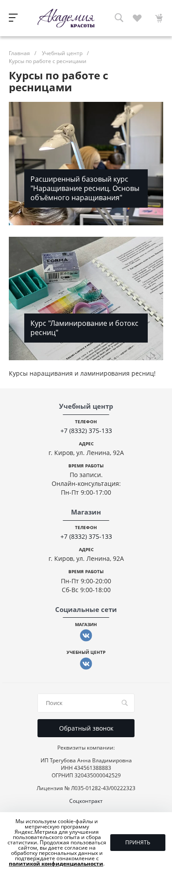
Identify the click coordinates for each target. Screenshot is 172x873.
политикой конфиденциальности (56, 863)
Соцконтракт (86, 801)
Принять (137, 842)
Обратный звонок (86, 728)
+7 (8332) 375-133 (86, 430)
